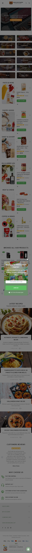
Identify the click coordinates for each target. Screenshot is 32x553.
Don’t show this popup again (17, 292)
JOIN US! (16, 288)
